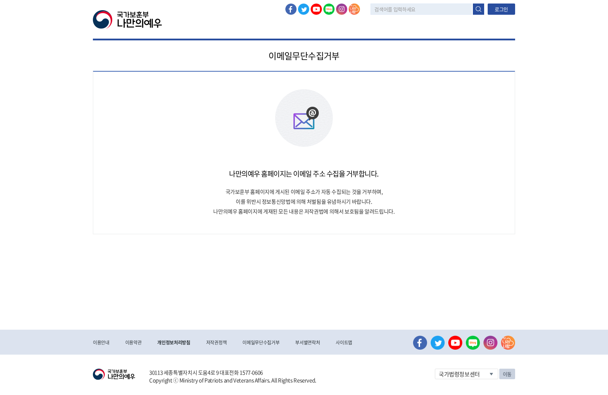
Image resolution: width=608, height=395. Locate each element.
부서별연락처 (307, 342)
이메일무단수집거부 (260, 342)
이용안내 (101, 342)
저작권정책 (216, 342)
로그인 (501, 9)
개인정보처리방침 (173, 342)
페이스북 (291, 9)
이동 (507, 373)
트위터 (303, 9)
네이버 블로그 (329, 9)
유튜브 (316, 9)
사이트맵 (344, 342)
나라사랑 (354, 9)
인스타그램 (341, 9)
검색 (478, 9)
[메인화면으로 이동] (127, 19)
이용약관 (133, 342)
